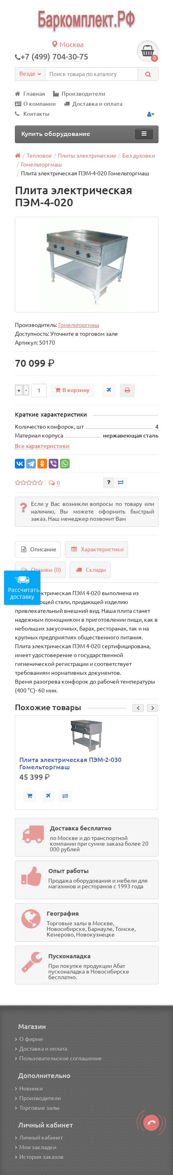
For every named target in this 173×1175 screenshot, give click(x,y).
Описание (43, 549)
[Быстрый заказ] (109, 390)
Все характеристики (42, 446)
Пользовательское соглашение (60, 1058)
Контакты (36, 114)
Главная (34, 93)
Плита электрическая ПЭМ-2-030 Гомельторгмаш (70, 763)
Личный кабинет (41, 1137)
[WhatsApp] (65, 463)
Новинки (31, 1088)
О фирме (31, 1039)
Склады (96, 570)
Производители (83, 93)
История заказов (41, 1157)
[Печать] (127, 390)
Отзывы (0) (46, 570)
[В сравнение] (121, 482)
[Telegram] (31, 463)
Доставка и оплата (97, 104)
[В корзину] (29, 796)
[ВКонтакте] (20, 463)
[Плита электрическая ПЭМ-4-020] (87, 264)
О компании (39, 104)
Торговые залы (39, 1108)
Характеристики (102, 549)
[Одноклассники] (42, 463)
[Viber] (53, 463)
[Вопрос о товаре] (108, 482)
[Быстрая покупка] (48, 796)
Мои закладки (37, 1147)
